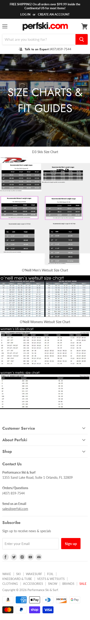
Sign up (71, 543)
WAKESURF (34, 574)
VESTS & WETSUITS (51, 579)
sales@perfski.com (15, 509)
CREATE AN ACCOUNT (54, 14)
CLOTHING (10, 583)
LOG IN (25, 14)
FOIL (50, 574)
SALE (83, 583)
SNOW (52, 583)
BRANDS (68, 583)
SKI (18, 574)
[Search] (81, 39)
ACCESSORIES (33, 583)
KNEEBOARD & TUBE (17, 579)
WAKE (6, 574)
